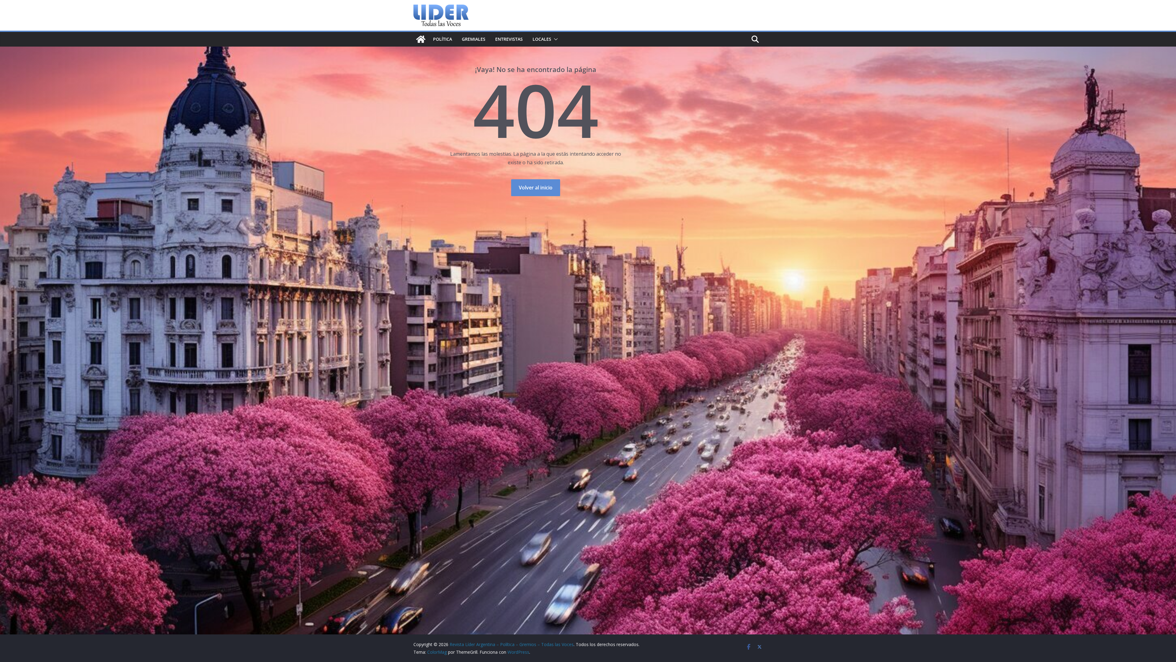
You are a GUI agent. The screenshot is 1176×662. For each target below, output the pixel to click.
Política (442, 39)
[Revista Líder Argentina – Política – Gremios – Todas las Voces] (420, 39)
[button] (554, 39)
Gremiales (473, 39)
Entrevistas (509, 39)
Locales (542, 39)
